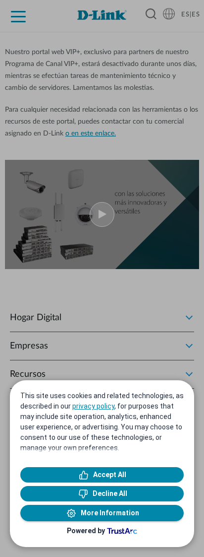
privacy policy (93, 406)
